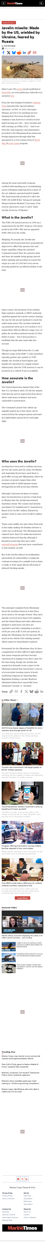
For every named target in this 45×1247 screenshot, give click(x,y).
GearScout (8, 22)
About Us (27, 1211)
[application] (22, 922)
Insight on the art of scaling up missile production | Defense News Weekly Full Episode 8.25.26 (29, 945)
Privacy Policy (7, 1195)
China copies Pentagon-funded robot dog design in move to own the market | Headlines (29, 966)
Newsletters (28, 1198)
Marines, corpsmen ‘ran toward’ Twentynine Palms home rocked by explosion (20, 1073)
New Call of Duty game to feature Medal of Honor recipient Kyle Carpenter (20, 1065)
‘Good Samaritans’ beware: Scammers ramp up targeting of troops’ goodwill (22, 807)
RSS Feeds (28, 1201)
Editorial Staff (7, 1220)
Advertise (5, 1211)
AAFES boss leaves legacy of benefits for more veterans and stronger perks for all (22, 729)
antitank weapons (10, 544)
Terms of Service (8, 1198)
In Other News (9, 700)
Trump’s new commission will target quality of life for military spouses (21, 768)
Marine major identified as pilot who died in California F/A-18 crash (20, 1090)
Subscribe (27, 1195)
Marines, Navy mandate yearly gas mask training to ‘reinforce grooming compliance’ (20, 1082)
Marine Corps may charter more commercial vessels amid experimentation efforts (21, 1057)
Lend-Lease (14, 143)
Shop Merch (28, 1204)
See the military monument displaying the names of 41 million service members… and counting (22, 936)
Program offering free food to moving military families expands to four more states (21, 847)
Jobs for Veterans (30, 1217)
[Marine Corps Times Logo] (14, 3)
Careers (26, 1214)
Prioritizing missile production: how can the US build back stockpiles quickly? (30, 955)
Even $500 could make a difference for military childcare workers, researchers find (22, 884)
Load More (22, 897)
